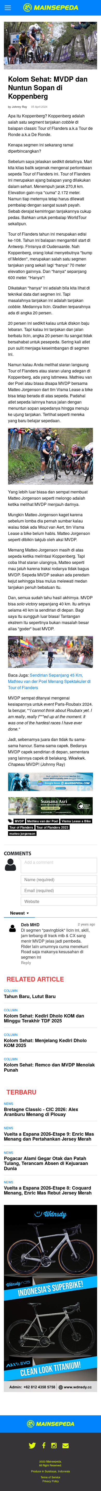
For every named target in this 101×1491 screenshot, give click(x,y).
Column (11, 990)
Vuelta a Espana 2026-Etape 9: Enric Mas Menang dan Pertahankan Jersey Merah (49, 1136)
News (8, 1103)
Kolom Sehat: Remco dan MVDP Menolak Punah (49, 1067)
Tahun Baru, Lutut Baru (30, 996)
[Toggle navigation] (8, 8)
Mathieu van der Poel (42, 821)
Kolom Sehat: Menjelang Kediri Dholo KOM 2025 (45, 1043)
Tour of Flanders (21, 827)
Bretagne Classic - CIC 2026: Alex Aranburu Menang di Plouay (41, 1112)
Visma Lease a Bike (76, 821)
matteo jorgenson (22, 833)
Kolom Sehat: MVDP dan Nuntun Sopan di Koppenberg (48, 87)
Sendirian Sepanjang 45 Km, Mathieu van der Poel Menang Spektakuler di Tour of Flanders (49, 681)
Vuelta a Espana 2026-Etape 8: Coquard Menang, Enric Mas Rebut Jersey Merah (48, 1190)
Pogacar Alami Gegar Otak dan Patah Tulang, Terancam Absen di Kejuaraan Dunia (46, 1163)
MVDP (19, 821)
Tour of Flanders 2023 (52, 827)
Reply (26, 962)
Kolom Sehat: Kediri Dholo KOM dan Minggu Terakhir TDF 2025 (44, 1018)
